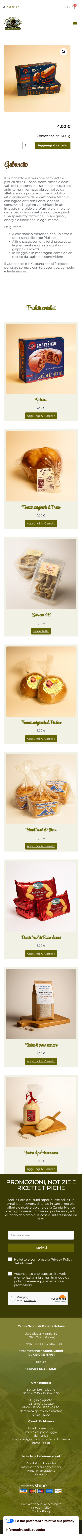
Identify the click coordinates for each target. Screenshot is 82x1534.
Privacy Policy (41, 1507)
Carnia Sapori (53, 1351)
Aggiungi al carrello (52, 145)
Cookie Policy (41, 1511)
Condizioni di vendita (41, 1463)
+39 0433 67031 (44, 1354)
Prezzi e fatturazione (41, 1470)
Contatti (41, 1474)
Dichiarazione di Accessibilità (41, 1504)
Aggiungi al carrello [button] (41, 416)
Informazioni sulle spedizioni (41, 1467)
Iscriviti (41, 1248)
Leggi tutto (41, 631)
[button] (74, 23)
